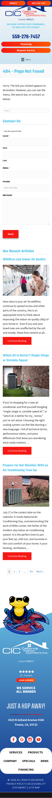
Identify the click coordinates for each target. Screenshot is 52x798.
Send (10, 234)
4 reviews (28, 675)
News (45, 760)
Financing (26, 769)
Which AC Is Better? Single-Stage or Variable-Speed (26, 358)
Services (15, 752)
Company (10, 760)
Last (5, 160)
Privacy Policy (16, 783)
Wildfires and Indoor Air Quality (24, 259)
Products (35, 752)
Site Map (34, 787)
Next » (40, 571)
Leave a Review (26, 680)
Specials (28, 760)
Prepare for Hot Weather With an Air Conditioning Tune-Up (25, 468)
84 (31, 571)
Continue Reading (19, 340)
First (5, 148)
